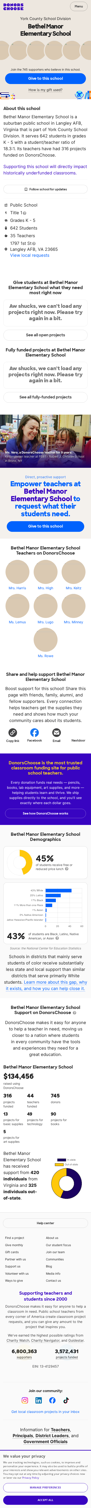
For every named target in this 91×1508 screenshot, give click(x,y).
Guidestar (76, 1340)
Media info (53, 1273)
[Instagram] (25, 1400)
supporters (24, 1353)
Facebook (34, 740)
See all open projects (45, 335)
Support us (12, 1266)
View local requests (29, 255)
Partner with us (15, 1259)
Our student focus (58, 1245)
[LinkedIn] (39, 1400)
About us (52, 1238)
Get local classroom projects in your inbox (45, 1412)
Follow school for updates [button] (48, 189)
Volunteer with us (17, 1273)
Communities (55, 1259)
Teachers (60, 1429)
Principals (23, 1435)
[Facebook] (52, 1400)
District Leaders (52, 1435)
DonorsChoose (13, 6)
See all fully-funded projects (45, 397)
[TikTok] (66, 1400)
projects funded (67, 1353)
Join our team (55, 1252)
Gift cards (12, 1252)
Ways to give (14, 1280)
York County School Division (45, 18)
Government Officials (45, 1441)
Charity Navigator (45, 1340)
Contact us (53, 1280)
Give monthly (14, 1245)
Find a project (14, 1238)
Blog (49, 1266)
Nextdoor (78, 740)
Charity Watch (18, 1340)
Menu (79, 6)
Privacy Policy (30, 1477)
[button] (12, 735)
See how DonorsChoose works (45, 813)
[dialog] (45, 1479)
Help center (45, 1223)
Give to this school (45, 78)
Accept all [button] (46, 1500)
